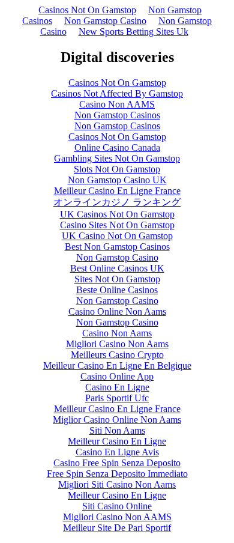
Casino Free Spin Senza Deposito (117, 463)
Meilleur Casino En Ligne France (117, 191)
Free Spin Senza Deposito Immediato (117, 474)
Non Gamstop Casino (105, 21)
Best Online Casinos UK (117, 268)
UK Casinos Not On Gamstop (117, 214)
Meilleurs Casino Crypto (117, 355)
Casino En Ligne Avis (117, 452)
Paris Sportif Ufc (117, 398)
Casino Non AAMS (117, 104)
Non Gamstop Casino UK (117, 180)
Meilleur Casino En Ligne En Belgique (117, 365)
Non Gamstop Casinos (117, 115)
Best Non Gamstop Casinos (117, 246)
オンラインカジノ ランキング (117, 202)
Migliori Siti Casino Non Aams (117, 484)
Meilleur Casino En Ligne (117, 441)
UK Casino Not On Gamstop (117, 236)
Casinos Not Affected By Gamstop (117, 93)
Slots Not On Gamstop (117, 169)
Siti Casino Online (117, 506)
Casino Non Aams (117, 333)
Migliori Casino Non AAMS (117, 517)
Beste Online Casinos (117, 290)
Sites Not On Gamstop (117, 279)
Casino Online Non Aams (117, 311)
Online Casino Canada (117, 147)
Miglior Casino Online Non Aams (117, 419)
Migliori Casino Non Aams (117, 344)
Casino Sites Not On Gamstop (117, 225)
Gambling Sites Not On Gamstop (117, 158)
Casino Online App (117, 376)
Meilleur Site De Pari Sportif (117, 528)
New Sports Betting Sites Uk (133, 31)
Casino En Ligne (117, 387)
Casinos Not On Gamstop (87, 10)
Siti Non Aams (117, 430)
